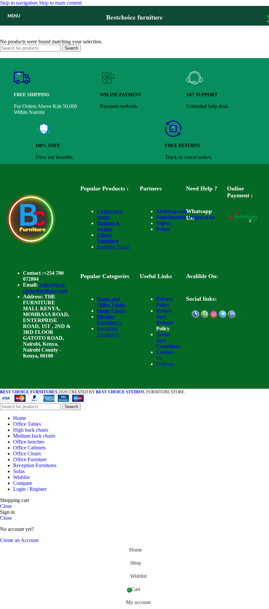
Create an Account (19, 540)
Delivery (165, 364)
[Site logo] (134, 27)
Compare (22, 483)
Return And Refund (164, 316)
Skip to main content (60, 3)
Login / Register (30, 489)
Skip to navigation (19, 3)
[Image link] (31, 242)
